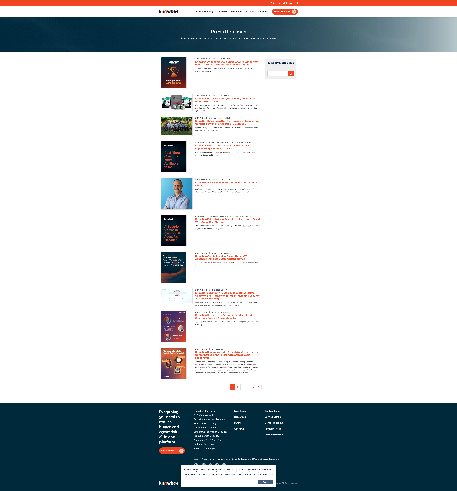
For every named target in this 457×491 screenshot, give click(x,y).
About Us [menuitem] (239, 429)
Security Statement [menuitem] (241, 459)
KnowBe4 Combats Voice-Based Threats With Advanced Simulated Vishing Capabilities (222, 258)
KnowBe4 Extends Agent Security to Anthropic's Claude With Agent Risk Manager (228, 221)
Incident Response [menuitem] (204, 444)
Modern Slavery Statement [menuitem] (266, 459)
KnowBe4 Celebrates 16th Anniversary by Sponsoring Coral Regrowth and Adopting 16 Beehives (227, 122)
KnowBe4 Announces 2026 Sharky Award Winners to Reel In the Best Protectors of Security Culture (226, 63)
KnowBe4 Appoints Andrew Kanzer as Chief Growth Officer (226, 184)
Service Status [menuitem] (273, 417)
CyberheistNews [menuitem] (274, 434)
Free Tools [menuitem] (240, 411)
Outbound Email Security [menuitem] (207, 440)
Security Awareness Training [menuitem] (209, 419)
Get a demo (167, 450)
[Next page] (259, 387)
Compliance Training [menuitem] (205, 427)
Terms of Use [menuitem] (223, 459)
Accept (265, 482)
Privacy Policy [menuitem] (208, 459)
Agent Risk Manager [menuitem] (205, 448)
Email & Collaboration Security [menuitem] (210, 431)
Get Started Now (282, 11)
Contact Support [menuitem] (274, 423)
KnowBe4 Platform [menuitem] (204, 411)
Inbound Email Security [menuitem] (206, 436)
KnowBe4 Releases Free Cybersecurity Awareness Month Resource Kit (225, 100)
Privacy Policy (206, 477)
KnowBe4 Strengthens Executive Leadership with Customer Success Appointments (224, 317)
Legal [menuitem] (196, 459)
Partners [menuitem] (239, 423)
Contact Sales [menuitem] (272, 411)
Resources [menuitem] (240, 417)
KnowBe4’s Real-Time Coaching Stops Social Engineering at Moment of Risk (222, 147)
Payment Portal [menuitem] (273, 429)
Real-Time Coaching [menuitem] (205, 423)
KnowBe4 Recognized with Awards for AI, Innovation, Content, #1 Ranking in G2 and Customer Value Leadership (226, 355)
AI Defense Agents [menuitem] (204, 415)
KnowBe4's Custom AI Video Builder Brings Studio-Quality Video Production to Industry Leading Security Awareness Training (227, 295)
